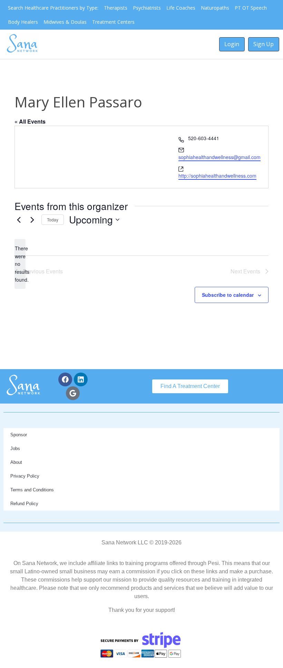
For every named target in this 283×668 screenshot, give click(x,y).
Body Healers (23, 22)
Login (231, 44)
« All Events (30, 121)
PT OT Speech (251, 7)
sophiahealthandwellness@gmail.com (219, 157)
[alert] (20, 264)
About (16, 462)
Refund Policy (24, 503)
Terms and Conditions (32, 489)
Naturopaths (215, 7)
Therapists (115, 7)
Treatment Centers (113, 22)
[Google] (73, 393)
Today (52, 219)
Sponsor (18, 434)
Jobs (15, 448)
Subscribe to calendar (228, 294)
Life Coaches (180, 7)
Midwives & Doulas (65, 22)
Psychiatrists (147, 7)
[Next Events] (32, 220)
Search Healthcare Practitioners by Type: (53, 7)
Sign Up (263, 44)
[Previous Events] (18, 220)
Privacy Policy (24, 476)
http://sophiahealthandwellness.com (217, 175)
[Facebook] (65, 379)
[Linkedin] (81, 379)
